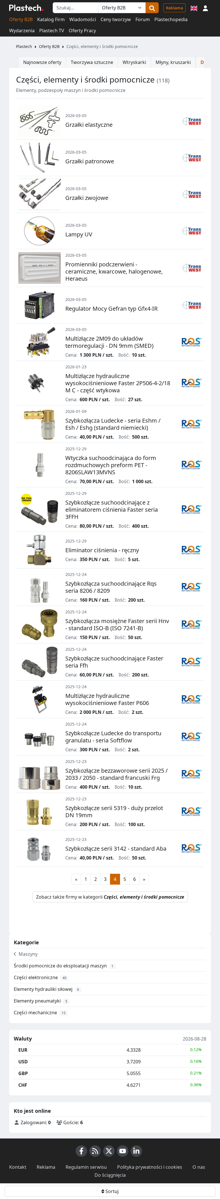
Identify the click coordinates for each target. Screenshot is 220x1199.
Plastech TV (51, 30)
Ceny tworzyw (116, 19)
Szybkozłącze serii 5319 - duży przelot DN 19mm (114, 811)
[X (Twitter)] (109, 1151)
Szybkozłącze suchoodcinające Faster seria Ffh (114, 661)
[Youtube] (122, 1151)
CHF (22, 1085)
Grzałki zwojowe (86, 198)
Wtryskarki (134, 62)
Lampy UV (78, 234)
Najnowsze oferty (42, 62)
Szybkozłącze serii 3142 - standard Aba (115, 848)
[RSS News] (95, 1151)
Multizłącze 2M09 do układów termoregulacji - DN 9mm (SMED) (109, 342)
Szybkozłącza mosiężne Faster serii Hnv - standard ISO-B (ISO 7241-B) (117, 624)
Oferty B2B (21, 19)
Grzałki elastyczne (89, 124)
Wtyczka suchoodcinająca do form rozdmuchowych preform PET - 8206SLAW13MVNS (110, 465)
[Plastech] (26, 8)
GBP (23, 1073)
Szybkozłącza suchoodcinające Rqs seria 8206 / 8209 (111, 587)
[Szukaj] (152, 7)
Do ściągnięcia (110, 1175)
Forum (142, 19)
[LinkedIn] (136, 1151)
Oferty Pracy (82, 30)
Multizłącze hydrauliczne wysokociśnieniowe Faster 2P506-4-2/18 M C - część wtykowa (117, 383)
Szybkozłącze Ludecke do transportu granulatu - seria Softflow (113, 736)
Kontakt (17, 1167)
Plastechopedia (171, 19)
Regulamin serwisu (86, 1167)
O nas (198, 1167)
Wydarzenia (22, 30)
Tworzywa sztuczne (92, 62)
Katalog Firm (51, 19)
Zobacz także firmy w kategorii (110, 897)
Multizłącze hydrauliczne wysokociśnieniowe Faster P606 (107, 699)
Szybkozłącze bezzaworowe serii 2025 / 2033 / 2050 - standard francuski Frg (116, 774)
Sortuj (111, 1191)
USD (23, 1062)
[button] (205, 7)
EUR (23, 1050)
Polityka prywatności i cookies (149, 1167)
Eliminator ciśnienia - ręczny (102, 550)
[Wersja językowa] (194, 7)
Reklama (174, 8)
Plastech (24, 46)
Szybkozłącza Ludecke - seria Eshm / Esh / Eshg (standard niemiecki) (112, 424)
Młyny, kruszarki (173, 62)
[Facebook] (81, 1151)
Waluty (23, 1039)
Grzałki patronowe (89, 161)
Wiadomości (82, 19)
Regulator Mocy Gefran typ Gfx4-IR (111, 308)
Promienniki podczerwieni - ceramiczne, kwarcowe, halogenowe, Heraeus (114, 271)
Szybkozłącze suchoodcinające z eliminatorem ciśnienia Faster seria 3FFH (111, 510)
